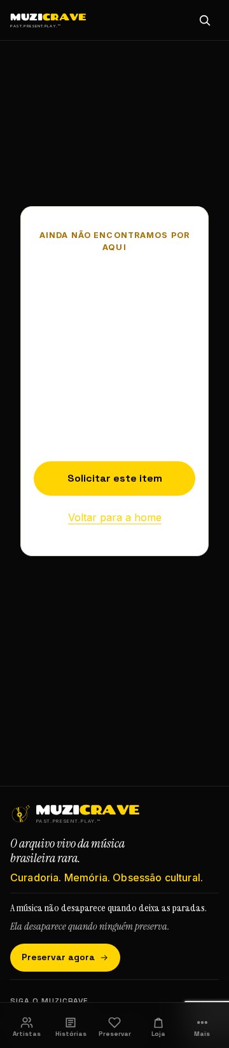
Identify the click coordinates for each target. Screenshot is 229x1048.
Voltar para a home (115, 517)
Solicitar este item (114, 478)
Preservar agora (58, 957)
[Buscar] (205, 20)
